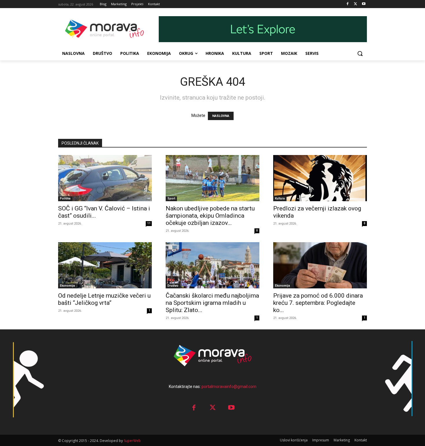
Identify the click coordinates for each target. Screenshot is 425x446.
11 (149, 223)
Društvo (172, 285)
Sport (171, 198)
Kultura (280, 198)
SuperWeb (132, 440)
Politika (65, 198)
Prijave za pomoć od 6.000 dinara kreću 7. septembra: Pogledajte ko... (318, 302)
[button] (360, 53)
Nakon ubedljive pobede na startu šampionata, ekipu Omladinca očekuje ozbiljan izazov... (210, 215)
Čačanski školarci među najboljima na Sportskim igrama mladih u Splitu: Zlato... (212, 302)
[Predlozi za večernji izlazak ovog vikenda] (320, 178)
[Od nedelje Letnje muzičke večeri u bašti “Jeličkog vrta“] (105, 265)
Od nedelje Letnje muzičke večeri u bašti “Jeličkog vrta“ (104, 299)
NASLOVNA (220, 116)
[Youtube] (363, 4)
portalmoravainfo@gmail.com (229, 386)
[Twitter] (355, 4)
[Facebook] (347, 4)
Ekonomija (67, 285)
